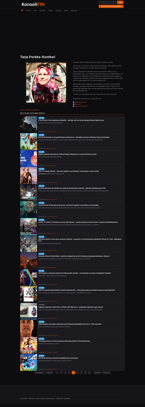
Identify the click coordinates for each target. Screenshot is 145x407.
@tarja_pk (78, 104)
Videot (66, 10)
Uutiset (50, 10)
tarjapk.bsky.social (80, 102)
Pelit (35, 10)
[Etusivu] (37, 4)
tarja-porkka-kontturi (81, 106)
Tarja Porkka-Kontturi (51, 131)
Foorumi (28, 10)
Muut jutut (74, 10)
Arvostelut (42, 10)
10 (90, 373)
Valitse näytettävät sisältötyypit (29, 110)
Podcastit (58, 10)
